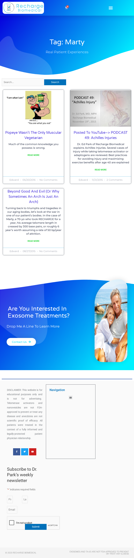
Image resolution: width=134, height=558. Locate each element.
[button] (110, 8)
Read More (33, 155)
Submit (36, 526)
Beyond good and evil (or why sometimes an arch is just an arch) (33, 196)
